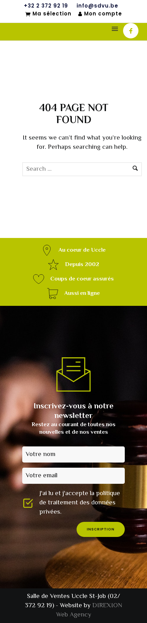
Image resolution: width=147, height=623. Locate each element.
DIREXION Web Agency (89, 610)
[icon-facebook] (130, 30)
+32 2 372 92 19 (46, 6)
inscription (101, 529)
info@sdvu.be (97, 6)
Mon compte (103, 13)
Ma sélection (51, 14)
